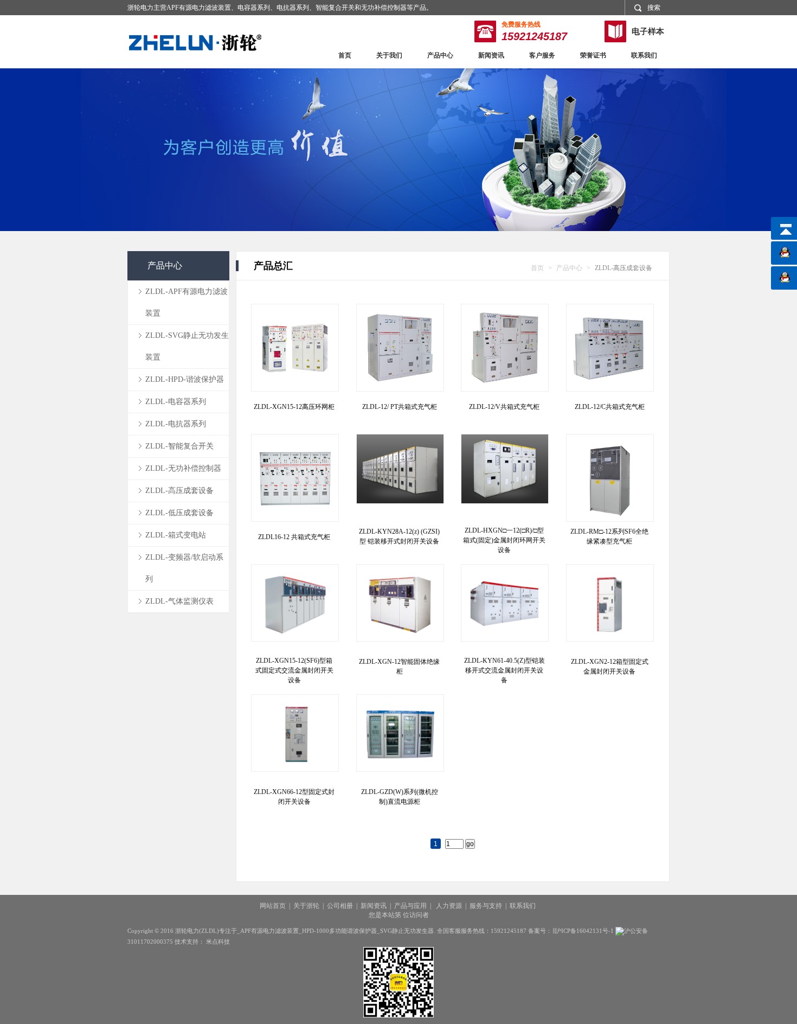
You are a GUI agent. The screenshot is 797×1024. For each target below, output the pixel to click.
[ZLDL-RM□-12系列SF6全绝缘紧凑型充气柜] (609, 477)
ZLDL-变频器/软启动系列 (184, 568)
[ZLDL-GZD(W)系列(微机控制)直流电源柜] (399, 737)
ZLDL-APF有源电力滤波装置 (186, 302)
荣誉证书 (593, 55)
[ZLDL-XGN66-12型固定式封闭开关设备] (294, 737)
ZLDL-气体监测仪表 (179, 601)
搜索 (653, 7)
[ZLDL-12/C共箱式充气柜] (609, 347)
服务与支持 (486, 906)
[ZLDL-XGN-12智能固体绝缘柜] (399, 607)
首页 (344, 55)
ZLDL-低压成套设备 (179, 513)
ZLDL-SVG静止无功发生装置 (187, 346)
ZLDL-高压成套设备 (179, 491)
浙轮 (195, 42)
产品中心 (440, 55)
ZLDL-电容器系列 (175, 402)
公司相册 (340, 906)
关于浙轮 (306, 906)
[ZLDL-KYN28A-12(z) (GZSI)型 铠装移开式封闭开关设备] (399, 477)
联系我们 (644, 55)
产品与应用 (410, 906)
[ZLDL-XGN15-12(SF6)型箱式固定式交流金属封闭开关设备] (294, 607)
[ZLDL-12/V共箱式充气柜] (504, 347)
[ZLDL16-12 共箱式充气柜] (294, 477)
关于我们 (389, 55)
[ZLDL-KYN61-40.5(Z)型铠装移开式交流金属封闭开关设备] (504, 607)
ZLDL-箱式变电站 (175, 535)
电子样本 (648, 31)
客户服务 (542, 55)
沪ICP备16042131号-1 (584, 930)
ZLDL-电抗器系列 (175, 424)
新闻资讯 (491, 55)
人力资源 (449, 906)
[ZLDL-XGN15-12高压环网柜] (294, 347)
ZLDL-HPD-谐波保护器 (184, 379)
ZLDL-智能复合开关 (179, 446)
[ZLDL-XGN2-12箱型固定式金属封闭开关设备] (609, 607)
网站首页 (273, 906)
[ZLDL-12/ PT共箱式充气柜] (399, 347)
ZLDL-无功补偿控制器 (183, 468)
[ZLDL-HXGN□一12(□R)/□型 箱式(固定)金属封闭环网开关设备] (504, 477)
